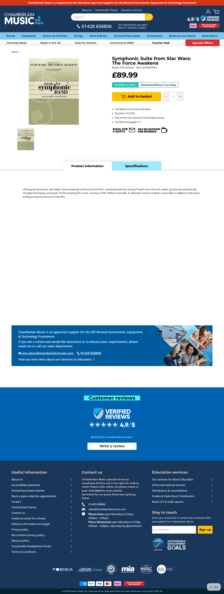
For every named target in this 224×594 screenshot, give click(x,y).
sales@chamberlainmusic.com (107, 509)
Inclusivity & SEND (122, 43)
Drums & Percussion (127, 36)
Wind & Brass (98, 36)
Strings (78, 36)
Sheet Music (210, 36)
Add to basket (140, 96)
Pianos (10, 36)
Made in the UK (50, 43)
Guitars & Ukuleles (55, 36)
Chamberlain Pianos (106, 10)
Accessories (154, 36)
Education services (131, 10)
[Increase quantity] (180, 96)
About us (87, 10)
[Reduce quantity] (166, 96)
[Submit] (149, 17)
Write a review (112, 446)
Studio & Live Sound (182, 36)
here (98, 490)
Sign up (205, 529)
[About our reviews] (203, 19)
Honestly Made (17, 43)
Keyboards (29, 36)
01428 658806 (96, 504)
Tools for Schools (85, 43)
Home (14, 52)
